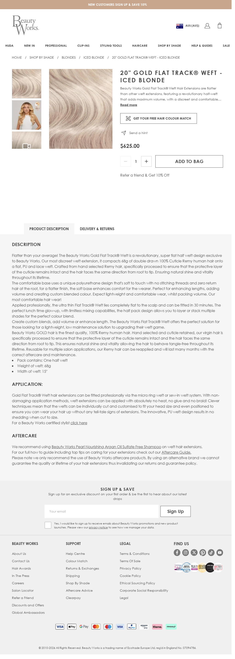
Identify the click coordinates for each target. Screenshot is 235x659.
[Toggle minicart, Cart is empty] (219, 25)
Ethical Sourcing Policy (137, 583)
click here (78, 422)
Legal (124, 598)
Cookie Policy (130, 575)
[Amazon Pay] (144, 627)
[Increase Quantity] (146, 161)
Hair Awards (21, 568)
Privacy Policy (130, 568)
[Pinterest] (202, 552)
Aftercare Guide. (176, 452)
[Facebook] (177, 552)
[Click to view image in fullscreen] (81, 109)
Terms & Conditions (134, 553)
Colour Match (77, 561)
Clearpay (73, 598)
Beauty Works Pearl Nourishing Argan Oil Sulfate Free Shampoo (106, 446)
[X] (194, 552)
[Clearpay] (171, 627)
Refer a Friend (23, 598)
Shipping (73, 575)
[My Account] (207, 25)
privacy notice (98, 527)
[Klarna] (157, 627)
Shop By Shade (42, 57)
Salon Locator (23, 590)
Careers (18, 583)
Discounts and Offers (28, 605)
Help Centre (75, 553)
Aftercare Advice (79, 590)
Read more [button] (128, 105)
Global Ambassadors (28, 612)
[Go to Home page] (25, 25)
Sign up (175, 511)
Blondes (69, 57)
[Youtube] (219, 552)
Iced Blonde (94, 57)
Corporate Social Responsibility (144, 590)
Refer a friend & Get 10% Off (144, 175)
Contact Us (20, 561)
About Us (19, 553)
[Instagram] (185, 552)
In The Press (20, 575)
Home (17, 57)
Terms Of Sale (130, 561)
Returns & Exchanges (82, 568)
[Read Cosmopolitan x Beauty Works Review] (198, 567)
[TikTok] (211, 552)
